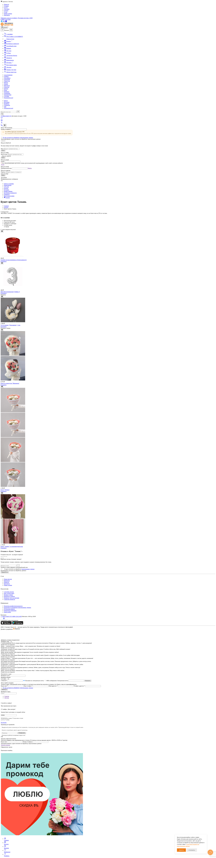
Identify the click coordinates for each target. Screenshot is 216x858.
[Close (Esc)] (1, 556)
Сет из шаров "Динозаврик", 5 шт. (10, 325)
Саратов (6, 696)
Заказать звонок (5, 745)
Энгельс (6, 698)
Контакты (7, 583)
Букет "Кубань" (5, 489)
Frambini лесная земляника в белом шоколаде (14, 260)
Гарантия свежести (9, 599)
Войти (3, 150)
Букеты (6, 207)
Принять (181, 850)
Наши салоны (8, 585)
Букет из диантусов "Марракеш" (10, 383)
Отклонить (192, 850)
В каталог (4, 722)
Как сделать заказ (9, 593)
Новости (6, 582)
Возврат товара (8, 595)
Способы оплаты (9, 592)
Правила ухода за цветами (11, 598)
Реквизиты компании (10, 610)
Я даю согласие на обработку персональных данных (18, 137)
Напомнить (88, 680)
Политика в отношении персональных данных (17, 607)
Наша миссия (8, 579)
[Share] (3, 556)
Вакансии (7, 580)
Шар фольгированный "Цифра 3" (10, 291)
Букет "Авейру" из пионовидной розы (12, 546)
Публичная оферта (9, 609)
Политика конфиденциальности (13, 606)
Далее (3, 140)
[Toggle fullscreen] (4, 556)
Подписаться (4, 572)
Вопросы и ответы (9, 596)
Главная (6, 206)
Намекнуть (4, 689)
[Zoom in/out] (6, 556)
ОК (2, 736)
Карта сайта (7, 612)
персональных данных (28, 569)
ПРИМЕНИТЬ (21, 733)
